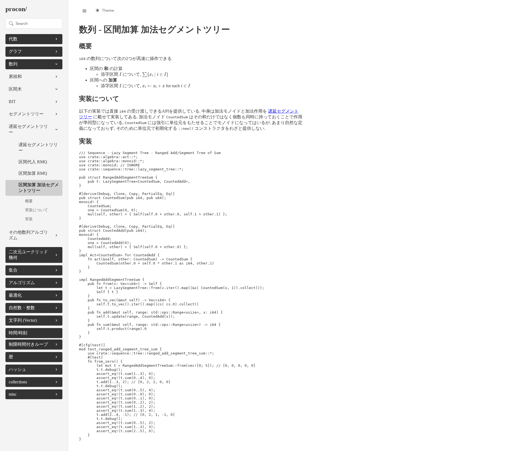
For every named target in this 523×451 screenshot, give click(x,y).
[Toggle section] (56, 39)
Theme (108, 10)
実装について (36, 210)
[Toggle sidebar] (84, 10)
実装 (29, 219)
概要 (29, 201)
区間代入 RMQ (33, 162)
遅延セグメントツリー (38, 147)
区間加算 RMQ (33, 173)
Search (22, 23)
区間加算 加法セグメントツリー (39, 187)
